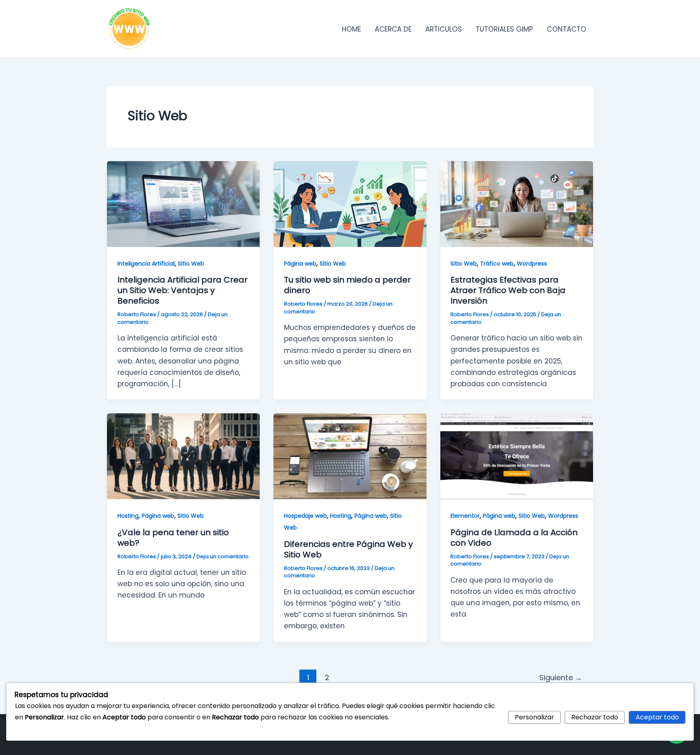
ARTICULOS (443, 29)
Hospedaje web (305, 516)
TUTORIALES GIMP (504, 29)
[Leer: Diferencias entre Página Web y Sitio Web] (349, 456)
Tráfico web (497, 263)
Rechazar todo (594, 717)
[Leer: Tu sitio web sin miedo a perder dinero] (349, 203)
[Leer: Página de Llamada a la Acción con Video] (516, 456)
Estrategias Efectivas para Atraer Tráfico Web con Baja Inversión (508, 290)
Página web (300, 263)
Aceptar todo (657, 717)
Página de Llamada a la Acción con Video (514, 538)
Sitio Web (191, 263)
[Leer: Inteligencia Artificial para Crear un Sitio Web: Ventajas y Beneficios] (183, 203)
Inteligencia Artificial (146, 263)
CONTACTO (566, 29)
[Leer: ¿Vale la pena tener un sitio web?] (183, 456)
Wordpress (532, 263)
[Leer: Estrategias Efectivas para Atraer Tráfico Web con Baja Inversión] (516, 203)
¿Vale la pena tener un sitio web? (173, 538)
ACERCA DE (393, 29)
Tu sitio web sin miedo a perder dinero (347, 285)
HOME (351, 29)
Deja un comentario (222, 556)
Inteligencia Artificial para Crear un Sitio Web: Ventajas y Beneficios (182, 290)
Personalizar (534, 717)
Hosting (128, 516)
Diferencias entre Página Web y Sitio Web (348, 549)
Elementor (465, 516)
